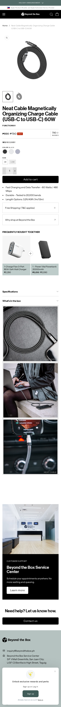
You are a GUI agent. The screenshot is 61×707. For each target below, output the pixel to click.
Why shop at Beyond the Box (20, 219)
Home (5, 26)
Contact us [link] (30, 621)
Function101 (8, 126)
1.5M (12, 162)
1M (5, 162)
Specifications (10, 291)
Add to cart (30, 179)
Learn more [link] (17, 590)
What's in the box (11, 300)
